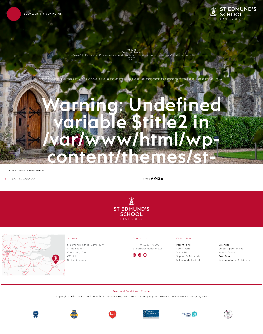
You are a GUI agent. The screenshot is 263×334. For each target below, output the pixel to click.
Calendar (21, 170)
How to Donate (227, 252)
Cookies (145, 291)
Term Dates (225, 256)
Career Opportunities (231, 249)
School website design (185, 297)
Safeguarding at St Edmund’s (235, 260)
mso (204, 297)
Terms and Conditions (125, 291)
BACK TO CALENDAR (23, 179)
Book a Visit (32, 14)
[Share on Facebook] (155, 178)
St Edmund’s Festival (188, 260)
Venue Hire (182, 252)
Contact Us (54, 14)
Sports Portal (183, 249)
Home (11, 170)
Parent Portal (183, 245)
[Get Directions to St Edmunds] (33, 275)
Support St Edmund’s (188, 256)
